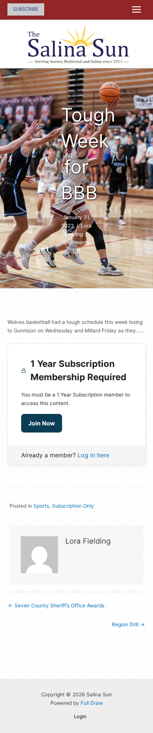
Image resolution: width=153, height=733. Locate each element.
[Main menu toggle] (136, 9)
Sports (41, 506)
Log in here (93, 455)
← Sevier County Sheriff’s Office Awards (56, 605)
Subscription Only (73, 506)
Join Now (41, 423)
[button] (25, 9)
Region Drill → (128, 624)
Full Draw (92, 703)
